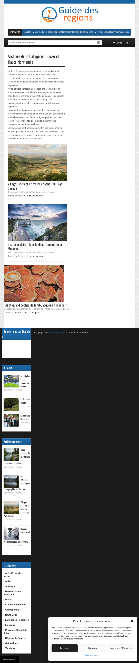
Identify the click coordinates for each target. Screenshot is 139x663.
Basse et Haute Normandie (19, 309)
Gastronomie (12, 609)
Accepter (65, 648)
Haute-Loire (11, 615)
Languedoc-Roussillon (17, 620)
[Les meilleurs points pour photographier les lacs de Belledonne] (11, 481)
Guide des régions (58, 332)
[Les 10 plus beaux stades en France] (11, 381)
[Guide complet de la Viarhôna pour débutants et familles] (11, 454)
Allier (8, 581)
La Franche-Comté (25, 401)
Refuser (92, 648)
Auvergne (10, 586)
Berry (8, 599)
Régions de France (41, 309)
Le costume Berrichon (25, 417)
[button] (132, 621)
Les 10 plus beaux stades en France (25, 381)
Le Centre (10, 625)
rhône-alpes (11, 643)
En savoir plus (32, 312)
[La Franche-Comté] (11, 404)
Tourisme (10, 648)
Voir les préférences (121, 648)
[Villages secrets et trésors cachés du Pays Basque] (11, 507)
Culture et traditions (15, 604)
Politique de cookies (91, 655)
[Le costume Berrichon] (11, 420)
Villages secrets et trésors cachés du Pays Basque (116, 32)
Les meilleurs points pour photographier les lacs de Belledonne (59, 32)
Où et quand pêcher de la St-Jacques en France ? (35, 305)
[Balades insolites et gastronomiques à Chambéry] (11, 534)
